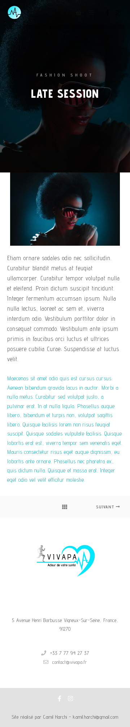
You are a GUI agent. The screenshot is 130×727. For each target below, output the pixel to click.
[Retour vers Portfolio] (65, 507)
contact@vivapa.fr (69, 662)
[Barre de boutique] (78, 12)
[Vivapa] (14, 12)
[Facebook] (107, 12)
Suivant (106, 506)
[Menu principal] (91, 12)
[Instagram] (118, 12)
